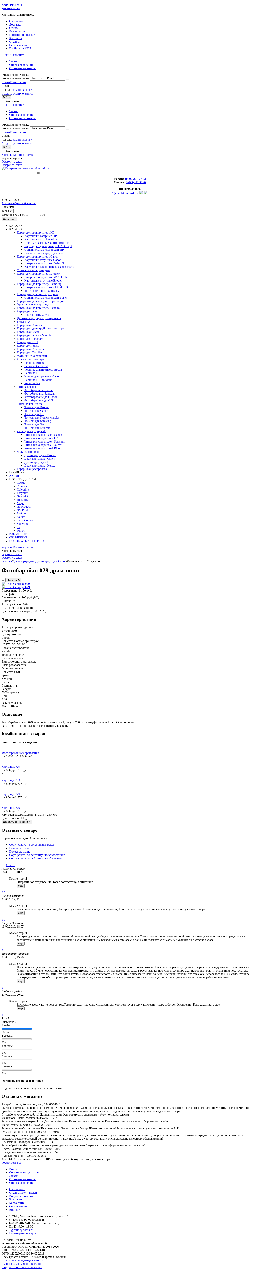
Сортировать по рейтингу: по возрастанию (37, 855)
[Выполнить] (67, 79)
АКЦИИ (14, 475)
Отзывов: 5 (13, 580)
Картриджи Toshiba (29, 352)
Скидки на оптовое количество (22, 1267)
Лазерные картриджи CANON (44, 263)
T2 (18, 527)
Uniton (21, 530)
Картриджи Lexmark (30, 338)
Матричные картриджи (32, 355)
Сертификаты (18, 45)
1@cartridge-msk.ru (125, 193)
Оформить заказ (12, 161)
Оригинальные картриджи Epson (45, 297)
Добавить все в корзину (16, 821)
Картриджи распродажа (32, 469)
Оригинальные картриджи (34, 304)
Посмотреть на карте (22, 1233)
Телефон (7, 210)
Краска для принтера (30, 359)
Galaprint (22, 496)
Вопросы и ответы (21, 1196)
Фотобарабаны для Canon (40, 397)
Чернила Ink (32, 383)
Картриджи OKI (27, 342)
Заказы (13, 61)
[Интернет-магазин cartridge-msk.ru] (25, 168)
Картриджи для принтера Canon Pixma (49, 266)
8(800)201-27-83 (135, 178)
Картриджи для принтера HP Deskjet (48, 246)
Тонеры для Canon (36, 410)
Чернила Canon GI (36, 366)
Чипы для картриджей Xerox (43, 445)
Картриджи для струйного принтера (40, 328)
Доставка (15, 24)
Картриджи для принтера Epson (37, 294)
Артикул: (8, 604)
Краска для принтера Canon (42, 376)
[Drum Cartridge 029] (16, 583)
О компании (17, 21)
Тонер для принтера (30, 403)
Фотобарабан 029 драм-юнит (20, 753)
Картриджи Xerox (28, 311)
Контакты (15, 38)
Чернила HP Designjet (38, 379)
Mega (20, 503)
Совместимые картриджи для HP (45, 253)
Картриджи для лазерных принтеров (40, 301)
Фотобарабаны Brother (38, 390)
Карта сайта (17, 1202)
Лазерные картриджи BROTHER (45, 277)
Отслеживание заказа (15, 78)
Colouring (23, 489)
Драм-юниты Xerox (37, 314)
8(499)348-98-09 (136, 182)
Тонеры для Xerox (36, 424)
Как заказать (17, 31)
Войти (6, 82)
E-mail (6, 85)
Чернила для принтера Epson (43, 369)
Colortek (22, 486)
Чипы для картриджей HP (41, 438)
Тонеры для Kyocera (37, 427)
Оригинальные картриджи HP (44, 249)
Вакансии (15, 1199)
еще (20, 885)
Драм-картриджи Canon (39, 458)
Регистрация (18, 82)
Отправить (9, 219)
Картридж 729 (11, 766)
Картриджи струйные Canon (42, 260)
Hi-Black (22, 499)
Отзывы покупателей (23, 1192)
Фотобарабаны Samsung (39, 393)
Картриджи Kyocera (30, 325)
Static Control (25, 520)
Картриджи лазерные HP (40, 236)
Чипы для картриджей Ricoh (42, 448)
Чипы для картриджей (31, 431)
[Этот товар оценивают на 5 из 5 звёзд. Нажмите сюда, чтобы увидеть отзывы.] (3, 580)
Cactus (21, 482)
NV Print (22, 510)
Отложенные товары (22, 68)
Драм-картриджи (28, 451)
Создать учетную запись (17, 93)
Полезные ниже (19, 848)
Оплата (14, 28)
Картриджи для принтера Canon (37, 256)
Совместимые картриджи (33, 270)
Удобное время (11, 214)
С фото (10, 865)
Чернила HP (32, 373)
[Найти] (38, 173)
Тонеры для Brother (36, 407)
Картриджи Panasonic (31, 349)
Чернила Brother (34, 362)
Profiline (22, 513)
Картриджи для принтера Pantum (38, 307)
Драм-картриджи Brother (40, 455)
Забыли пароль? (21, 89)
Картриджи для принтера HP (35, 232)
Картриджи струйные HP (40, 239)
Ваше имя (8, 206)
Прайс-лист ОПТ (20, 48)
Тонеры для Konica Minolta (41, 417)
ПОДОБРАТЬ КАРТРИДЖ (26, 540)
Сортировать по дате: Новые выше (31, 844)
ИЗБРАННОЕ (18, 534)
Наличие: (8, 607)
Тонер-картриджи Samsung (41, 290)
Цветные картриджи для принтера (39, 318)
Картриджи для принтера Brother (38, 273)
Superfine (22, 523)
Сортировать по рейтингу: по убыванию (35, 858)
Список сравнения (21, 64)
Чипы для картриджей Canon (43, 434)
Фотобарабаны (26, 386)
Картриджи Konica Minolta (34, 335)
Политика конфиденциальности (22, 1260)
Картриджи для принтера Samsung (39, 284)
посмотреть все (11, 1162)
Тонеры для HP (34, 414)
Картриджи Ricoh (28, 331)
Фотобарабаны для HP (38, 400)
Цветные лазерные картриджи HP (46, 242)
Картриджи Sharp (28, 345)
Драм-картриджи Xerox (39, 465)
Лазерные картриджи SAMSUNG (46, 287)
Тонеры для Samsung (37, 421)
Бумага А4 (23, 321)
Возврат (14, 1209)
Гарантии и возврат (22, 34)
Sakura (21, 516)
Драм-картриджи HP (37, 462)
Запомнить (12, 101)
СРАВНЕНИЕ (18, 537)
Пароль (6, 89)
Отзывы (14, 41)
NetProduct (23, 506)
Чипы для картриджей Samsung (44, 441)
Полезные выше (19, 851)
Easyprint (22, 493)
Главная (7, 561)
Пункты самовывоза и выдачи (21, 1263)
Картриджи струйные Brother (43, 280)
